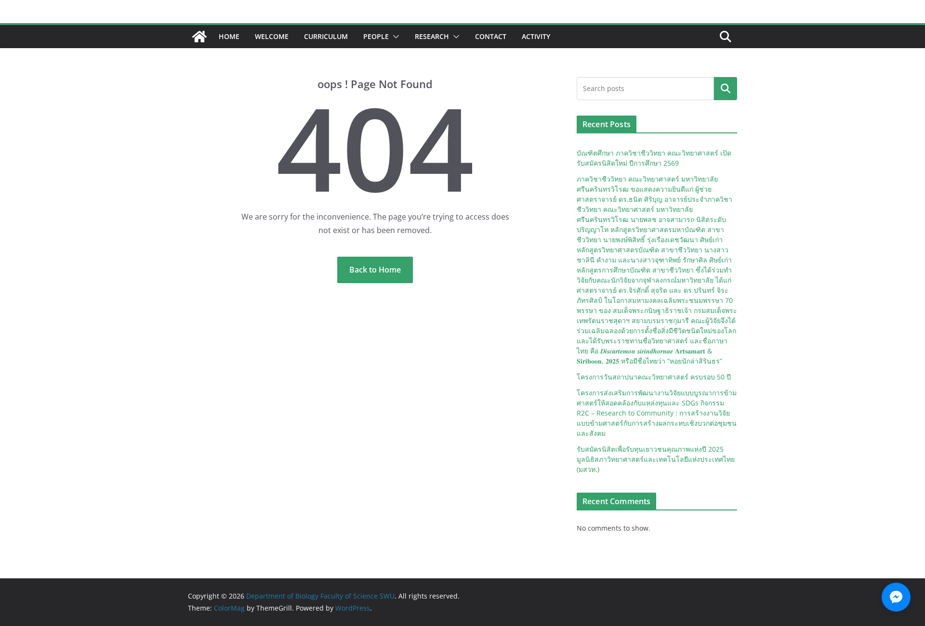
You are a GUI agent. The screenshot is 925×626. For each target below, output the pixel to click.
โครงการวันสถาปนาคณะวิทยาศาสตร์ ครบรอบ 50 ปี (654, 376)
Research (432, 36)
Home (229, 36)
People (376, 36)
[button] (394, 36)
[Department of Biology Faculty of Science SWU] (199, 36)
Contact (490, 36)
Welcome (272, 36)
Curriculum (326, 36)
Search (725, 88)
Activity (536, 36)
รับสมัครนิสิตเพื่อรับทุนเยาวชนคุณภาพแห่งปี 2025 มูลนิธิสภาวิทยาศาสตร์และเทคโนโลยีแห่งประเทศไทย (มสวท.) (656, 459)
